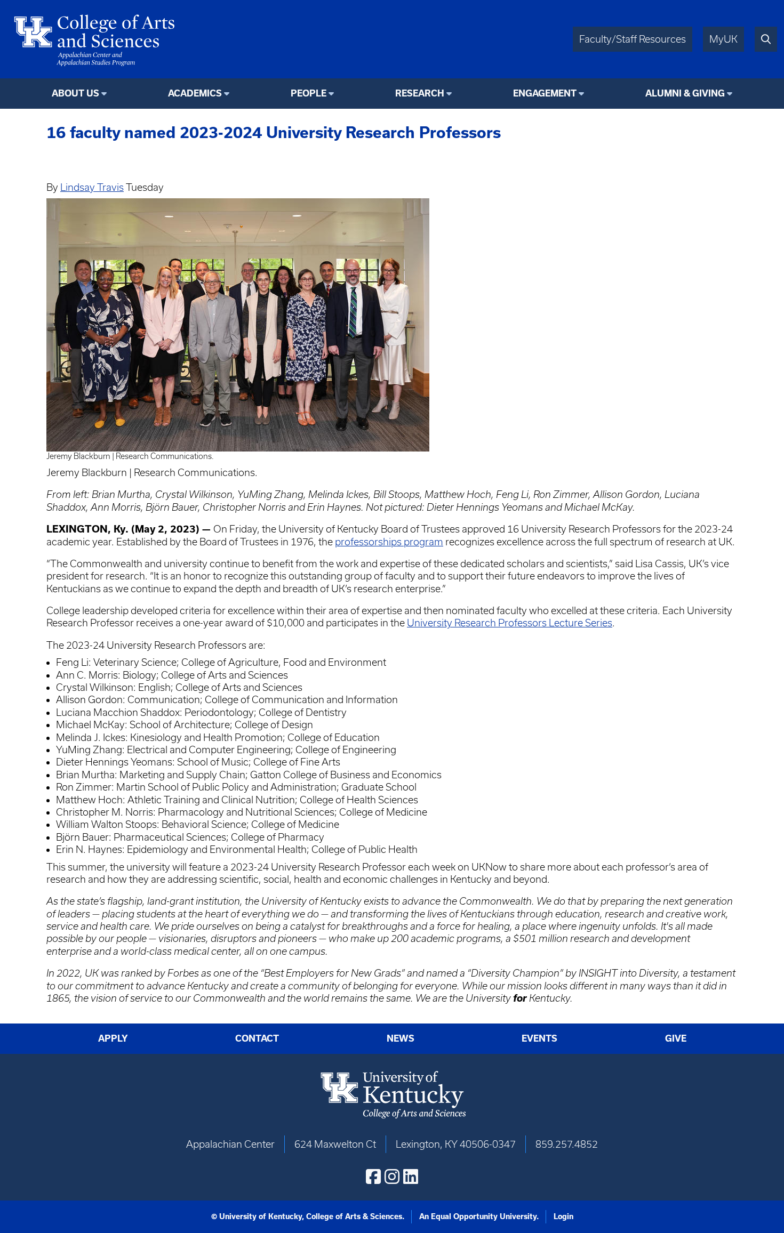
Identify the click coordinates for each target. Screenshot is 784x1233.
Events (539, 1038)
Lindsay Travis (92, 187)
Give (675, 1038)
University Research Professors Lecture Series (509, 622)
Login (563, 1216)
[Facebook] (373, 1176)
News (400, 1038)
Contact (257, 1038)
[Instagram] (392, 1176)
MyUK (723, 39)
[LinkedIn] (410, 1176)
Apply (113, 1038)
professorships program (389, 541)
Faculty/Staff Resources (632, 39)
